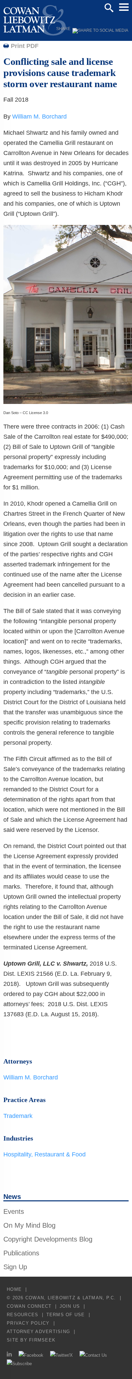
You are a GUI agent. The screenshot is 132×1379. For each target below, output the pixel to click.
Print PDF (25, 46)
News (12, 1196)
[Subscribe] (19, 1363)
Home (14, 1289)
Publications (21, 1253)
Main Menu (124, 7)
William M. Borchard (39, 116)
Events (13, 1211)
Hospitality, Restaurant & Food (44, 1154)
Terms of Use (65, 1314)
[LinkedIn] (9, 1355)
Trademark (17, 1116)
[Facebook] (31, 1355)
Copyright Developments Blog (47, 1239)
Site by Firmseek (31, 1340)
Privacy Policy (28, 1323)
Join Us (70, 1306)
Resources (22, 1314)
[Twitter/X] (61, 1355)
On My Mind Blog (29, 1225)
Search (109, 7)
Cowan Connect (29, 1306)
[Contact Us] (93, 1355)
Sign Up (15, 1267)
